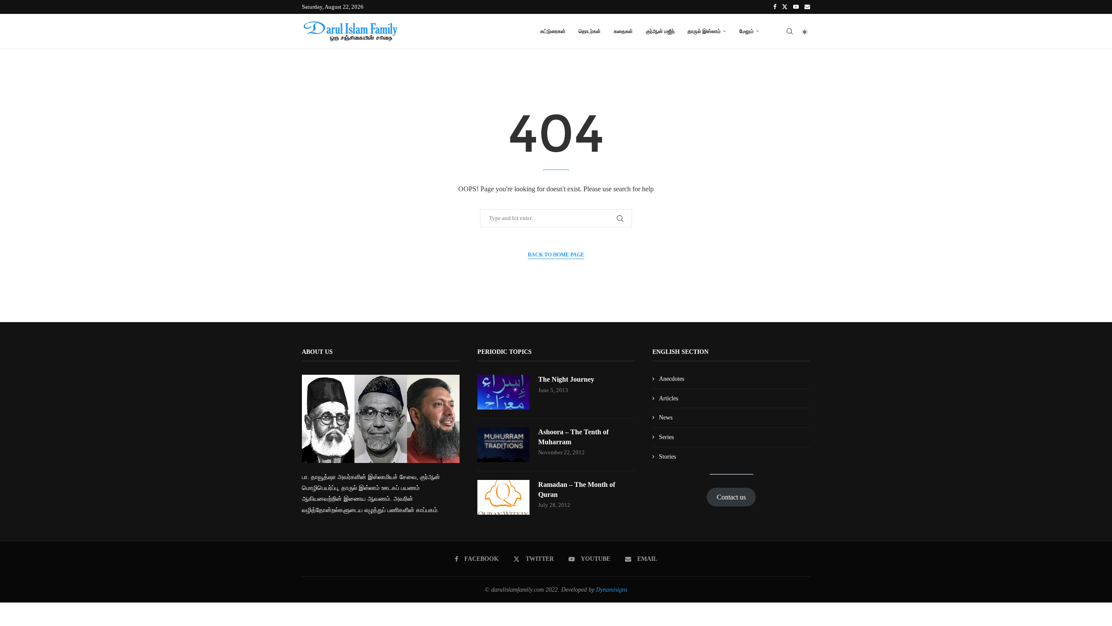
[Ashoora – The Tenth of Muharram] (503, 444)
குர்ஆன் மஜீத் (660, 31)
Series (666, 437)
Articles (668, 398)
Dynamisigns (611, 589)
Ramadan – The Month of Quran (576, 489)
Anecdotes (671, 379)
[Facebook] (774, 7)
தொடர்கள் (590, 31)
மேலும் (746, 31)
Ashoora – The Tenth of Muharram (573, 436)
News (665, 417)
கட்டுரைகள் (553, 31)
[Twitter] (785, 7)
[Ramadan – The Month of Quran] (503, 497)
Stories (667, 456)
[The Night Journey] (503, 392)
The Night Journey (566, 379)
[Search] (789, 31)
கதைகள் (623, 31)
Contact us (731, 497)
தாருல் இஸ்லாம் (704, 31)
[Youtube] (796, 7)
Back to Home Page (556, 255)
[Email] (807, 7)
